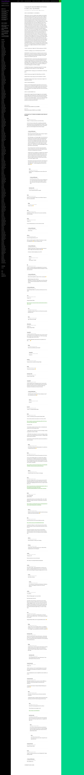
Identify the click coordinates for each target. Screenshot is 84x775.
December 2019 (3, 135)
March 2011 (3, 259)
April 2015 (2, 201)
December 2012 (3, 234)
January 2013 (3, 233)
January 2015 (3, 205)
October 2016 (3, 180)
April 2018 (2, 159)
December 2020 (3, 121)
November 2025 (3, 52)
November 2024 (3, 66)
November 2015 (3, 193)
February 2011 (3, 260)
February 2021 (3, 119)
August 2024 (3, 69)
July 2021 (2, 113)
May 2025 (2, 59)
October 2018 (3, 152)
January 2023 (3, 92)
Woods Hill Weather (5, 1)
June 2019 (2, 142)
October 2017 (3, 166)
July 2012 (2, 240)
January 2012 (3, 247)
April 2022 (2, 102)
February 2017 (3, 175)
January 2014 (3, 219)
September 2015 (3, 195)
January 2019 (3, 148)
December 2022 (3, 93)
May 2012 (2, 242)
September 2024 (3, 68)
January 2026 (3, 49)
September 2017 (3, 167)
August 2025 (3, 55)
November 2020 (3, 122)
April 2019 (2, 145)
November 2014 (3, 207)
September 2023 (3, 82)
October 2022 (3, 95)
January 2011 (3, 261)
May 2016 (2, 186)
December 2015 (3, 192)
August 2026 (3, 41)
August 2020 (3, 126)
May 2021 (2, 115)
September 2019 (3, 139)
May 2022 (2, 101)
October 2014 (3, 208)
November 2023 (3, 80)
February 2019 (3, 147)
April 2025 (2, 60)
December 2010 (3, 262)
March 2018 (3, 160)
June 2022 (2, 100)
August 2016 (3, 182)
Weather (2, 267)
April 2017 (2, 173)
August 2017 (3, 168)
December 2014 (3, 206)
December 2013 (3, 220)
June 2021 (2, 114)
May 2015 (2, 200)
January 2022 (3, 106)
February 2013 (3, 232)
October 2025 (3, 53)
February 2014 (3, 218)
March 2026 (3, 47)
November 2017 (3, 165)
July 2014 (2, 212)
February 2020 (3, 133)
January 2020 (3, 134)
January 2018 (3, 162)
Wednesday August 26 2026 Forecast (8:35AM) (4, 28)
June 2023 (2, 86)
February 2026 (3, 48)
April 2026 (2, 46)
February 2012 (3, 246)
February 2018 (3, 161)
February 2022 (3, 105)
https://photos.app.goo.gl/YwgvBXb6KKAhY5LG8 (35, 522)
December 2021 (3, 107)
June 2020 (2, 128)
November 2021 (3, 108)
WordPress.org (3, 276)
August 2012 (3, 239)
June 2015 (2, 199)
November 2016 (3, 179)
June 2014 (2, 213)
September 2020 (3, 125)
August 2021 (3, 112)
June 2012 (2, 241)
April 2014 (2, 215)
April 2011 (2, 258)
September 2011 (3, 252)
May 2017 (2, 172)
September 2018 (3, 153)
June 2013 (2, 227)
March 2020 (3, 132)
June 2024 (2, 72)
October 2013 (3, 222)
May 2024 (2, 73)
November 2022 (3, 94)
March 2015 (3, 202)
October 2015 (3, 194)
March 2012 (3, 245)
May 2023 (2, 87)
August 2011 (3, 253)
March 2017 (3, 174)
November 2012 (3, 235)
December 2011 (3, 248)
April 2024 (2, 74)
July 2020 (2, 127)
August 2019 (3, 140)
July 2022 (2, 99)
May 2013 (2, 228)
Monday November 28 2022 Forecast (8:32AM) (31, 106)
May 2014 (2, 214)
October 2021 (3, 109)
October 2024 (3, 67)
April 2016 (2, 187)
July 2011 (2, 254)
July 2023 (2, 85)
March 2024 (3, 75)
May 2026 (2, 45)
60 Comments (42, 10)
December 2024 (3, 65)
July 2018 (2, 155)
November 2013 (3, 221)
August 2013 (3, 225)
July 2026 (2, 42)
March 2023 (3, 89)
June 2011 (2, 255)
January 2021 (3, 120)
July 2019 (2, 141)
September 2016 (3, 181)
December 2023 (3, 79)
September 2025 (3, 54)
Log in (2, 272)
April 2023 (2, 88)
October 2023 (3, 81)
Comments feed (3, 275)
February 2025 (3, 62)
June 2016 (2, 185)
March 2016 (3, 188)
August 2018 (3, 154)
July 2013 (2, 226)
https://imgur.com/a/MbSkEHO (34, 710)
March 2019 (3, 146)
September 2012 (3, 238)
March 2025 (3, 61)
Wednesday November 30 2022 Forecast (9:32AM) (32, 109)
